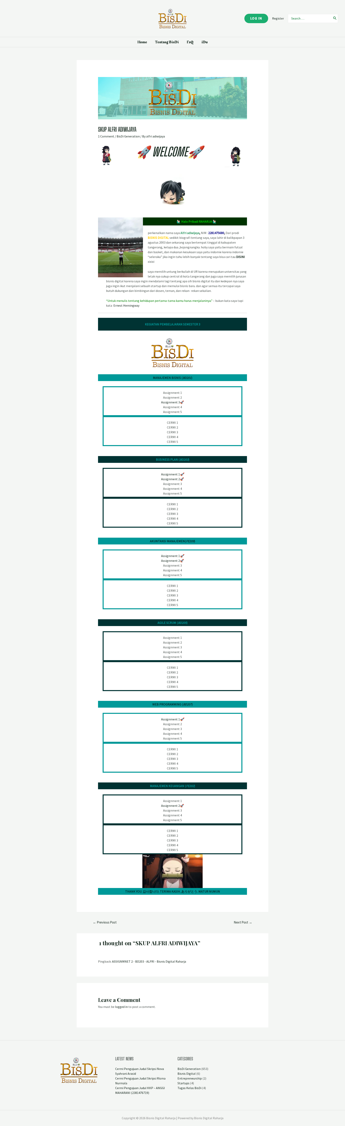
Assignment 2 (170, 479)
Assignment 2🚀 (172, 561)
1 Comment (106, 136)
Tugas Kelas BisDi (189, 1088)
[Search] (335, 18)
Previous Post (105, 922)
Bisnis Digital (186, 1074)
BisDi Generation (128, 136)
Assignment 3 (170, 402)
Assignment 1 (172, 474)
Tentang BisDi (167, 42)
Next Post (243, 922)
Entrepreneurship (189, 1078)
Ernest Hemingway (126, 305)
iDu (204, 42)
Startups (183, 1083)
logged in (121, 1007)
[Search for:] (309, 18)
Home (142, 42)
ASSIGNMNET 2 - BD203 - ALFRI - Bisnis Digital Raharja (149, 961)
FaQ (190, 42)
